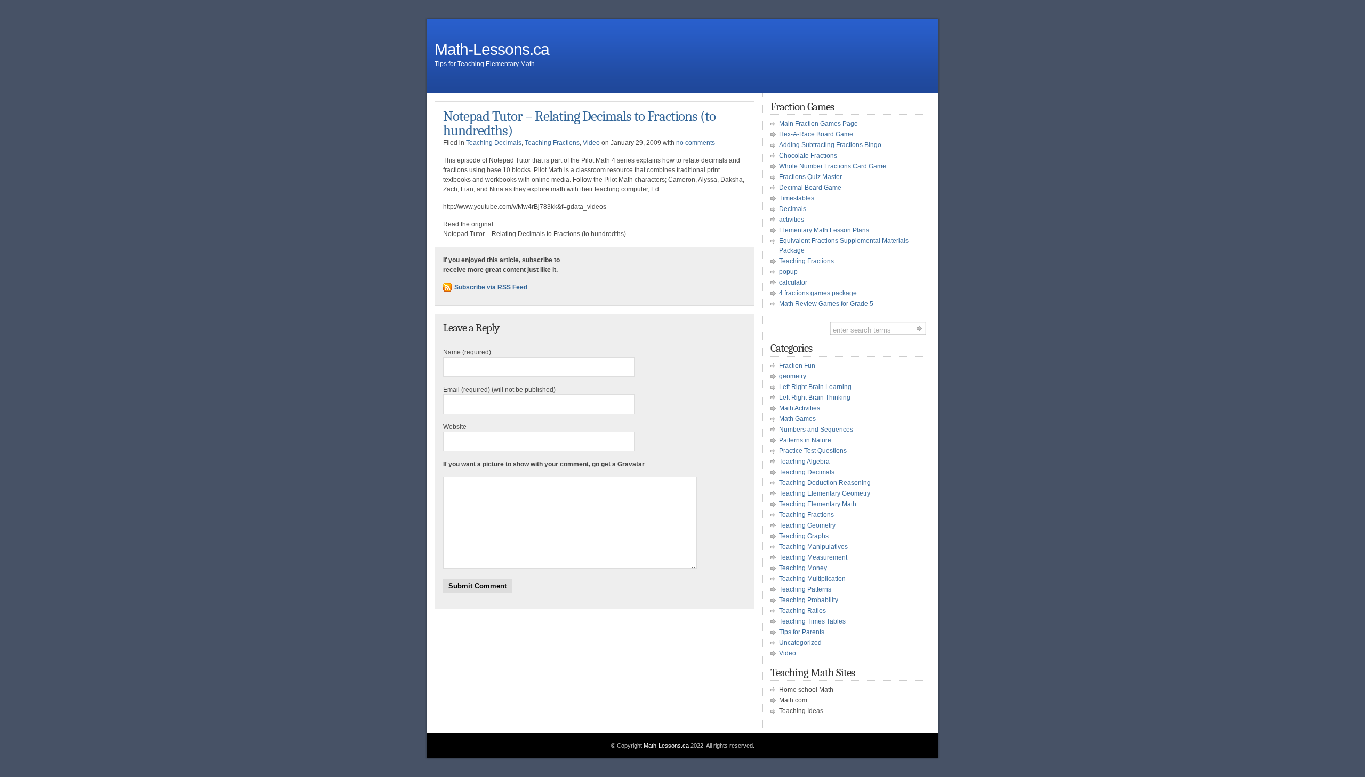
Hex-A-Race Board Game (816, 134)
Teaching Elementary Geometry (824, 493)
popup (788, 272)
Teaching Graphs (804, 536)
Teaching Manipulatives (813, 547)
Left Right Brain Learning (815, 387)
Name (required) (467, 352)
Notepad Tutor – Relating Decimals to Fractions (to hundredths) (579, 123)
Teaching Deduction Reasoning (825, 483)
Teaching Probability (808, 600)
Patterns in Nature (805, 440)
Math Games (797, 419)
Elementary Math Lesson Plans (824, 230)
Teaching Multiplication (812, 578)
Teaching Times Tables (812, 621)
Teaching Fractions (552, 143)
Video (591, 143)
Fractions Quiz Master (810, 177)
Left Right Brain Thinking (814, 397)
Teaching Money (803, 568)
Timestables (796, 198)
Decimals (792, 209)
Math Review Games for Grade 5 (826, 303)
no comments (695, 143)
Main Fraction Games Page (818, 123)
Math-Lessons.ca (492, 49)
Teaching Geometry (807, 525)
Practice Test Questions (813, 451)
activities (791, 219)
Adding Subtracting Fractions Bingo (830, 145)
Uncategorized (800, 642)
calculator (793, 282)
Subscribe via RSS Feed (490, 287)
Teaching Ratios (802, 610)
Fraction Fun (797, 365)
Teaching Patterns (805, 589)
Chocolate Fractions (808, 155)
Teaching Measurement (813, 557)
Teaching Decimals (493, 143)
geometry (792, 376)
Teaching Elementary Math (817, 504)
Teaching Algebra (804, 461)
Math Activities (799, 408)
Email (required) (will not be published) (499, 389)
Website (455, 427)
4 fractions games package (818, 293)
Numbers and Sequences (816, 429)
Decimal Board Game (810, 187)
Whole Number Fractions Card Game (832, 166)
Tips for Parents (801, 632)
